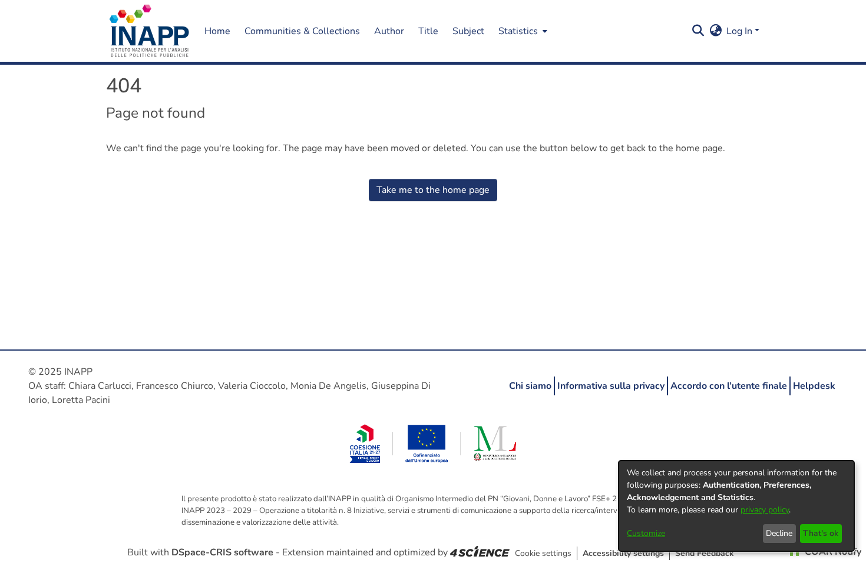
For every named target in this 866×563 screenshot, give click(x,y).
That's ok (820, 533)
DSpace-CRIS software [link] (222, 552)
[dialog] (736, 506)
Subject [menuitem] (468, 31)
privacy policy (765, 509)
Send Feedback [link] (704, 553)
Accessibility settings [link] (623, 553)
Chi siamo (530, 385)
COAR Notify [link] (831, 551)
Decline (779, 533)
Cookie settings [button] (543, 553)
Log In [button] (740, 31)
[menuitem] (521, 31)
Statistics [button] (518, 31)
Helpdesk (814, 385)
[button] (149, 31)
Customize (646, 533)
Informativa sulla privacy (611, 385)
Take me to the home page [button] (433, 190)
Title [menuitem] (428, 31)
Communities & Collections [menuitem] (302, 31)
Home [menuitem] (217, 31)
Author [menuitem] (389, 31)
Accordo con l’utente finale (728, 385)
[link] (480, 552)
